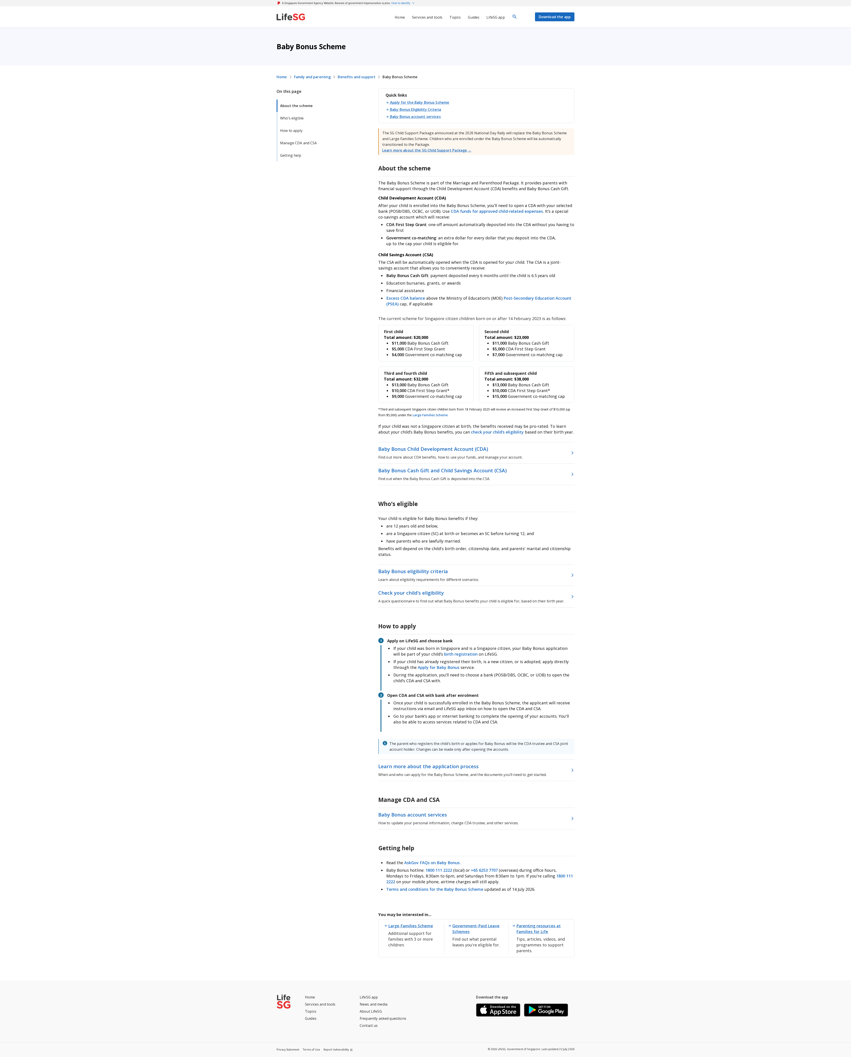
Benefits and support (356, 76)
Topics (310, 1011)
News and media (373, 1004)
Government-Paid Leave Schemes (476, 928)
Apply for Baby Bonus (438, 667)
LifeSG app (369, 997)
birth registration (461, 654)
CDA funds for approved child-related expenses (497, 211)
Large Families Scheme (430, 415)
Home (282, 76)
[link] (291, 16)
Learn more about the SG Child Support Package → (427, 150)
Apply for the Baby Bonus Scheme (419, 102)
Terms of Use (311, 1049)
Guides (310, 1018)
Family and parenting (312, 76)
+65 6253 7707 (484, 870)
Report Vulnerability (336, 1049)
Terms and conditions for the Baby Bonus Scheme (434, 889)
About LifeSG (371, 1011)
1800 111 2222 (439, 870)
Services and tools (320, 1004)
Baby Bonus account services (415, 116)
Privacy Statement (288, 1049)
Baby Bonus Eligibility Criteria (415, 109)
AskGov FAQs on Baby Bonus (432, 862)
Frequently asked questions (383, 1018)
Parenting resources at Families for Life (538, 928)
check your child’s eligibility (498, 432)
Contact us (369, 1025)
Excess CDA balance (405, 298)
